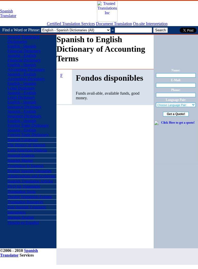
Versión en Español (23, 222)
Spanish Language (22, 140)
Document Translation (114, 23)
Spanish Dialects (21, 155)
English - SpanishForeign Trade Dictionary (28, 123)
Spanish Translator (8, 13)
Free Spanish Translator (26, 207)
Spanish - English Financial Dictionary (24, 57)
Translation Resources (25, 202)
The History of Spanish (26, 145)
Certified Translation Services (71, 23)
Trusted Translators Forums (29, 197)
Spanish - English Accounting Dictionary (26, 76)
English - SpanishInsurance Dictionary (24, 104)
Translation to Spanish (25, 165)
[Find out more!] (176, 163)
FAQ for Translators (23, 186)
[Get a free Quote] (107, 20)
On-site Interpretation (150, 23)
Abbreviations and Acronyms (31, 176)
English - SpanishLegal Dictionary (21, 85)
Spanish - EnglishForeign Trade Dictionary (28, 132)
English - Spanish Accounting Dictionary (26, 67)
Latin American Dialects (27, 150)
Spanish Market (20, 160)
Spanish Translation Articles (30, 181)
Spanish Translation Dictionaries (23, 39)
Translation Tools (21, 191)
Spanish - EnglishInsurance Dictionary (24, 113)
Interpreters (16, 212)
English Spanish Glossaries (29, 171)
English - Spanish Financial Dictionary (24, 48)
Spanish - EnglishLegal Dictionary (21, 95)
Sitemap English (20, 217)
